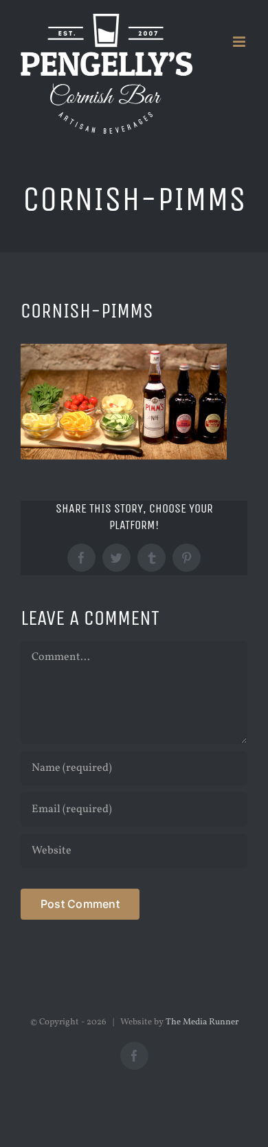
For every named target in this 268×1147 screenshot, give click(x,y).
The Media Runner (202, 1022)
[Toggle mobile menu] (240, 41)
